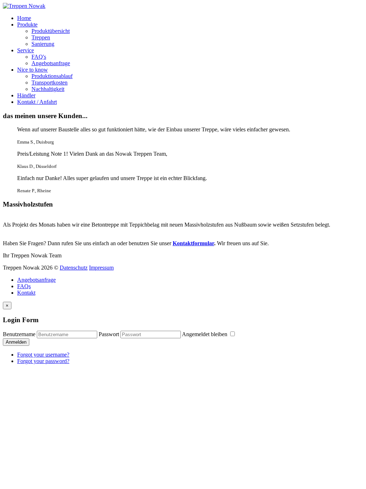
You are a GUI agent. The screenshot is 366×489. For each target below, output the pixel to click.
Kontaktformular (193, 243)
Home (24, 18)
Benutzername (19, 334)
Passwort (109, 334)
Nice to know (32, 70)
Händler (26, 95)
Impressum (101, 268)
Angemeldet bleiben (205, 334)
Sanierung (42, 44)
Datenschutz (74, 268)
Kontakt (26, 293)
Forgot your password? (43, 361)
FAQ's (38, 57)
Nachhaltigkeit (47, 89)
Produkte (27, 24)
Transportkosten (49, 82)
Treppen (40, 37)
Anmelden (16, 342)
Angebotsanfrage (50, 63)
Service (25, 50)
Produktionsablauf (52, 76)
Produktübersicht (50, 31)
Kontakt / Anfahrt (37, 102)
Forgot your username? (43, 355)
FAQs (24, 286)
